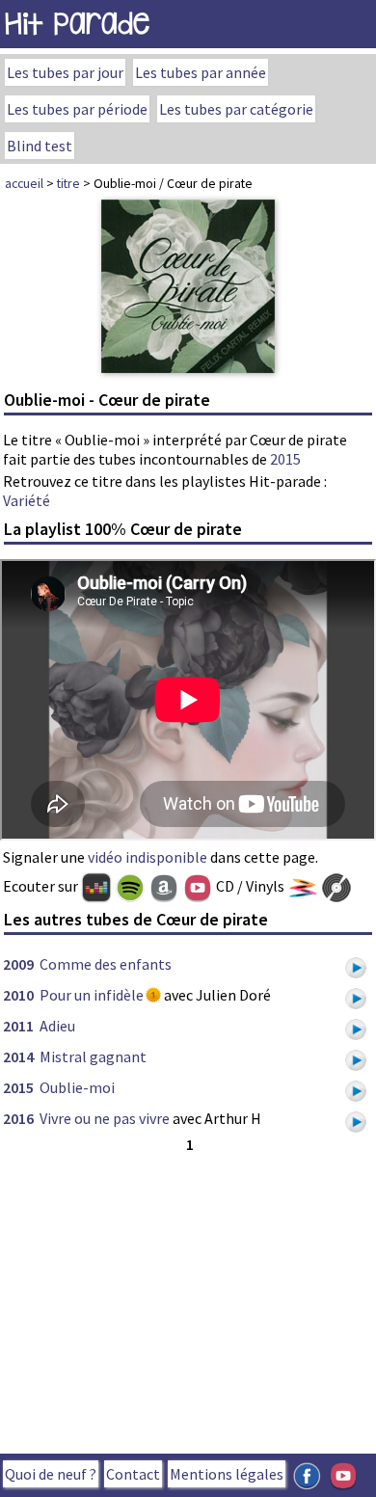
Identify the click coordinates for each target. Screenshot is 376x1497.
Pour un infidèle (92, 994)
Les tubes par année (200, 72)
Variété (26, 500)
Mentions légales (226, 1474)
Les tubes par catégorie (236, 109)
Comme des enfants (106, 964)
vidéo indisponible (147, 857)
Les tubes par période (77, 109)
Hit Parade (77, 23)
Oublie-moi (77, 1087)
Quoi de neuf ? (50, 1474)
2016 (18, 1118)
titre (68, 183)
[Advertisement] (188, 1299)
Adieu (57, 1025)
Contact (133, 1474)
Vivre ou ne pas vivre (105, 1118)
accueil (24, 183)
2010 (18, 994)
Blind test (39, 145)
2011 (18, 1025)
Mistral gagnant (93, 1056)
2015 (285, 458)
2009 (18, 964)
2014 (18, 1056)
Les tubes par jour (65, 72)
